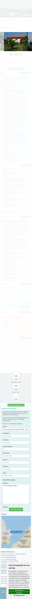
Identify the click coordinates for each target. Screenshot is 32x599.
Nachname (5, 466)
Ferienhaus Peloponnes (10, 559)
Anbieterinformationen (20, 553)
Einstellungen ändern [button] (19, 595)
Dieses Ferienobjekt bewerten (16, 405)
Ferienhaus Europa (11, 555)
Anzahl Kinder (6, 453)
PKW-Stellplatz (4, 571)
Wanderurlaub (4, 567)
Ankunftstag (6, 433)
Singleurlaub (4, 565)
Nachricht (5, 483)
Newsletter (5, 507)
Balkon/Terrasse (5, 570)
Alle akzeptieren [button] (19, 590)
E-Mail (4, 473)
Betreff (4, 426)
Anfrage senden (16, 509)
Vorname (5, 459)
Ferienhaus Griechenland (10, 557)
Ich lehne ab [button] (19, 593)
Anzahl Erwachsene (7, 446)
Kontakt (3, 592)
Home (2, 590)
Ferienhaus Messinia (13, 561)
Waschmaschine (5, 573)
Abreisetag (5, 439)
